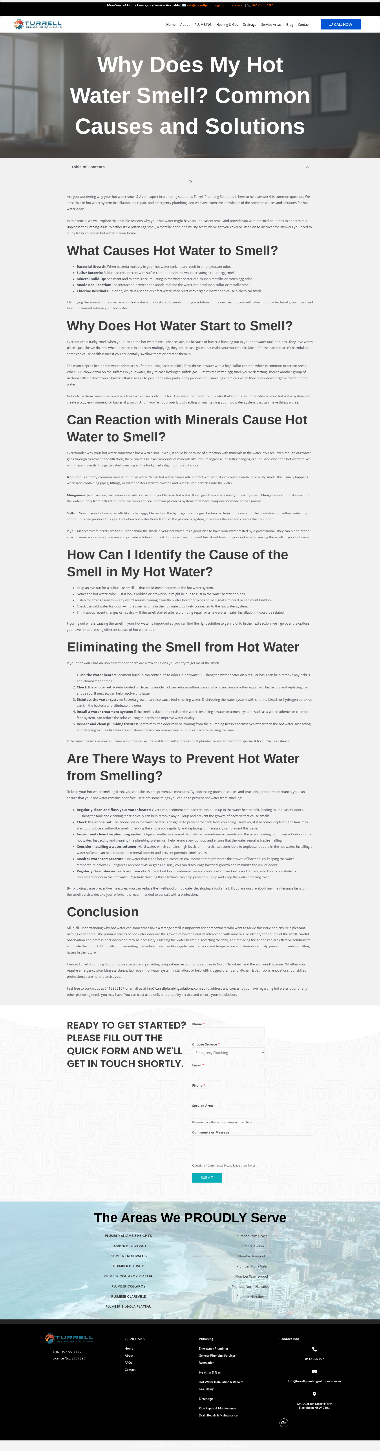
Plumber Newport (251, 1256)
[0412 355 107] (314, 1349)
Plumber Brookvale (128, 1246)
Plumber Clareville (128, 1296)
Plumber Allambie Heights (128, 1235)
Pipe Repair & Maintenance (217, 1408)
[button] (307, 167)
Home (170, 24)
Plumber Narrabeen (252, 1296)
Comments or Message (210, 1132)
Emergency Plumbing (213, 1348)
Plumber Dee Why (128, 1266)
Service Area (202, 1105)
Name (198, 1024)
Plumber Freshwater (129, 1256)
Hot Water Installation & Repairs (221, 1382)
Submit (207, 1177)
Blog (289, 24)
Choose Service (206, 1044)
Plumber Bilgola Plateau (128, 1306)
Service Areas (271, 24)
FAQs (128, 1362)
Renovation (206, 1362)
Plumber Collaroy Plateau (128, 1276)
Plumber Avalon (251, 1246)
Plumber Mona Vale (252, 1266)
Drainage (249, 24)
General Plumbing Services (217, 1355)
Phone (198, 1085)
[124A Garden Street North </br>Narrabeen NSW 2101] (314, 1394)
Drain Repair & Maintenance (218, 1415)
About (185, 24)
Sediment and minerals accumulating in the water (144, 279)
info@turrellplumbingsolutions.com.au (216, 5)
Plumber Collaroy (128, 1286)
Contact (303, 24)
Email (198, 1065)
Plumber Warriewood (251, 1276)
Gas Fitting (206, 1389)
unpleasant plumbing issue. (87, 227)
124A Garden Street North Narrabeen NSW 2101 (314, 1405)
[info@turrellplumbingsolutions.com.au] (314, 1372)
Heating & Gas (227, 24)
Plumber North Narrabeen (251, 1286)
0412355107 (114, 988)
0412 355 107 (262, 5)
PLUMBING (203, 24)
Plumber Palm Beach (251, 1236)
